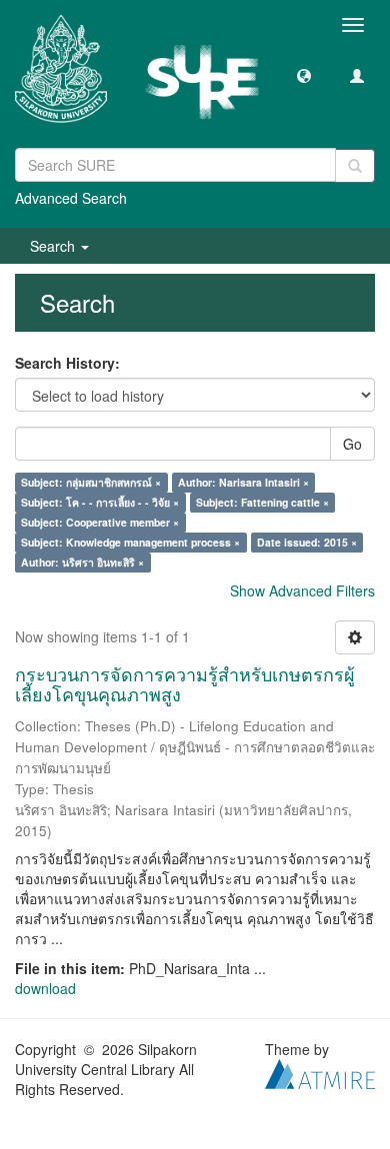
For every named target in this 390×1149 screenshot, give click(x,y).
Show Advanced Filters (302, 590)
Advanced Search (71, 198)
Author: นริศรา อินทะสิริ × (82, 562)
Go (352, 444)
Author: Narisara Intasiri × (243, 482)
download (45, 988)
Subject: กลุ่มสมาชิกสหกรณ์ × (91, 482)
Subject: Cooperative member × (100, 522)
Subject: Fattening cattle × (262, 502)
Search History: (67, 363)
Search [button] (54, 246)
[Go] (355, 166)
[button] (304, 75)
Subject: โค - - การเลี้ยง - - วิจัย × (100, 502)
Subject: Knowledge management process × (130, 542)
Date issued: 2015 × (307, 542)
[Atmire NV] (320, 1071)
